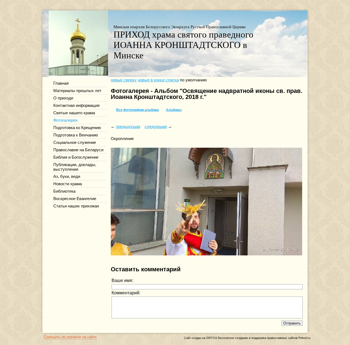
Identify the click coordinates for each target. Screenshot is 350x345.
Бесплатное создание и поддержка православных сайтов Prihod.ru (264, 338)
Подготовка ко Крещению (77, 128)
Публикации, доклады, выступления (74, 167)
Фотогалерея (65, 120)
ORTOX (211, 338)
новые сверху (124, 80)
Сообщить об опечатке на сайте (70, 337)
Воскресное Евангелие (74, 198)
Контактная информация (76, 105)
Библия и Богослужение (75, 157)
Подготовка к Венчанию (75, 135)
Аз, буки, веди (66, 176)
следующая (156, 126)
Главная (61, 83)
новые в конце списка (158, 80)
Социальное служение (74, 142)
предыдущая (128, 126)
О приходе (63, 98)
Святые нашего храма (74, 113)
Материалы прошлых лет (77, 91)
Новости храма (67, 184)
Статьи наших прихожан (76, 206)
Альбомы (174, 110)
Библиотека (64, 191)
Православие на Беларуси (78, 150)
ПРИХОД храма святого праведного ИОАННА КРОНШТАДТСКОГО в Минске (183, 44)
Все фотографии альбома (137, 110)
